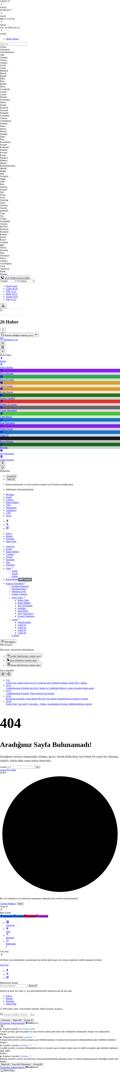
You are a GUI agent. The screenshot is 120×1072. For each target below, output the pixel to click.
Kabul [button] (20, 904)
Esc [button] (33, 1015)
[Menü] (3, 305)
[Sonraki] (9, 674)
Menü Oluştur (12, 39)
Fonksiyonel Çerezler (13, 1037)
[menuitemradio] (24, 655)
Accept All (28, 1020)
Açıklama (27, 1037)
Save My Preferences (21, 1064)
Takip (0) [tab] (10, 479)
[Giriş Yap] (2, 463)
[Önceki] (3, 674)
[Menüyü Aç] (3, 330)
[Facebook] (7, 521)
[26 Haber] (11, 314)
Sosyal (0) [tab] (11, 476)
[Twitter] (7, 525)
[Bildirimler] (2, 467)
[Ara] (2, 343)
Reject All (17, 1020)
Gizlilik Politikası (8, 903)
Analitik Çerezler (11, 1045)
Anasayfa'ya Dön (8, 770)
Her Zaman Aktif (27, 1029)
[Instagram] (7, 528)
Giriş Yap (4, 965)
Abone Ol (33, 986)
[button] (2, 347)
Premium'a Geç (11, 339)
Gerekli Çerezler (10, 1029)
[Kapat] (2, 352)
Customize (5, 1020)
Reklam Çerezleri (11, 1056)
